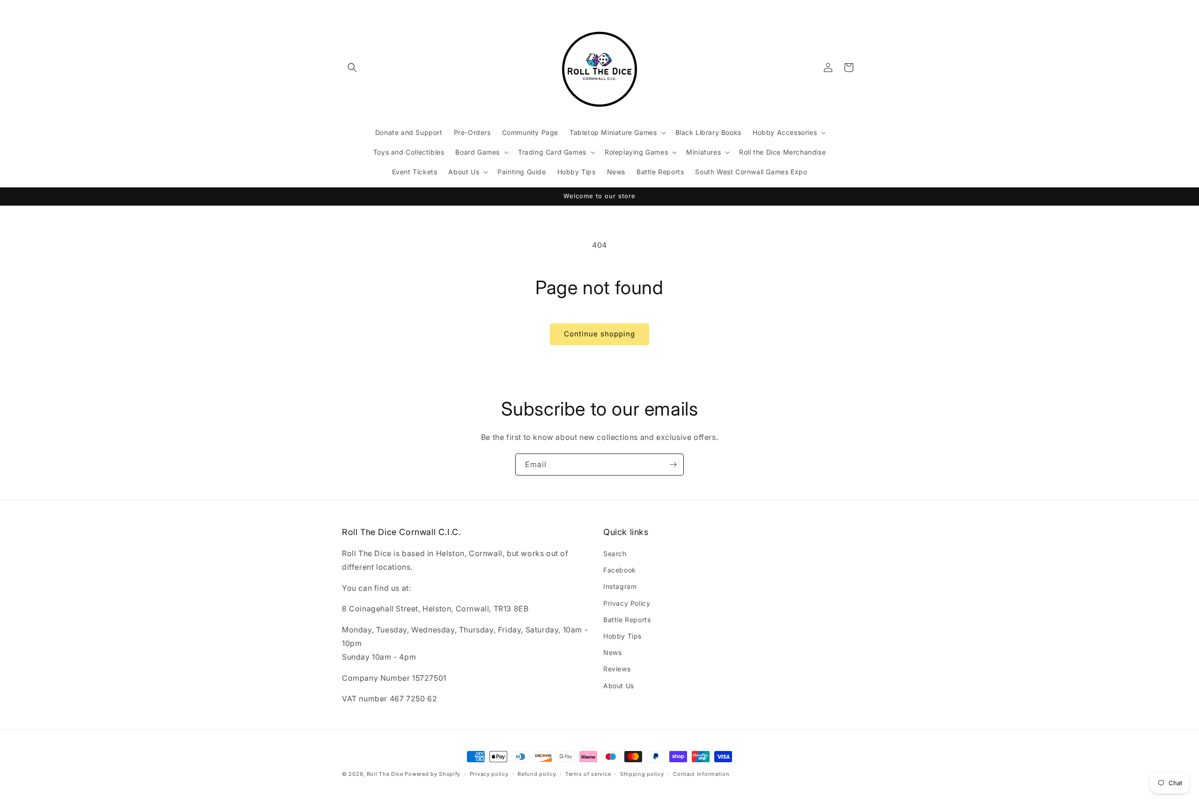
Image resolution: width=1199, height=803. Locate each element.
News (612, 653)
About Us (618, 686)
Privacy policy (489, 773)
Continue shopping (599, 333)
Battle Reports (627, 620)
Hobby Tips (622, 636)
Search (615, 554)
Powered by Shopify (432, 774)
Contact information (701, 773)
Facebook (619, 570)
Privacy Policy (626, 603)
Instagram (620, 587)
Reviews (616, 669)
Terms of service (588, 773)
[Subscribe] (673, 465)
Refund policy (537, 773)
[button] (352, 67)
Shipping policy (642, 773)
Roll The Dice (385, 774)
